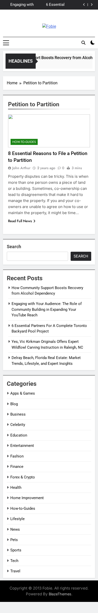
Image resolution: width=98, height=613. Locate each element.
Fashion (17, 456)
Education (18, 435)
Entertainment (22, 445)
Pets (14, 540)
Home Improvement (27, 498)
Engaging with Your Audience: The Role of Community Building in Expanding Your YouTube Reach (21, 5)
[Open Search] (83, 43)
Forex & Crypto (22, 477)
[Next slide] (91, 5)
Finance (16, 466)
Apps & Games (22, 393)
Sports (15, 550)
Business (18, 414)
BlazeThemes (60, 594)
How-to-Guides (24, 142)
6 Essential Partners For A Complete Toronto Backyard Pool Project (50, 5)
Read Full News (20, 220)
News (15, 529)
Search (14, 246)
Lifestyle (17, 519)
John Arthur (21, 167)
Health (15, 487)
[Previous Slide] (84, 5)
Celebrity (17, 424)
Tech (14, 560)
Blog (14, 404)
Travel (15, 571)
